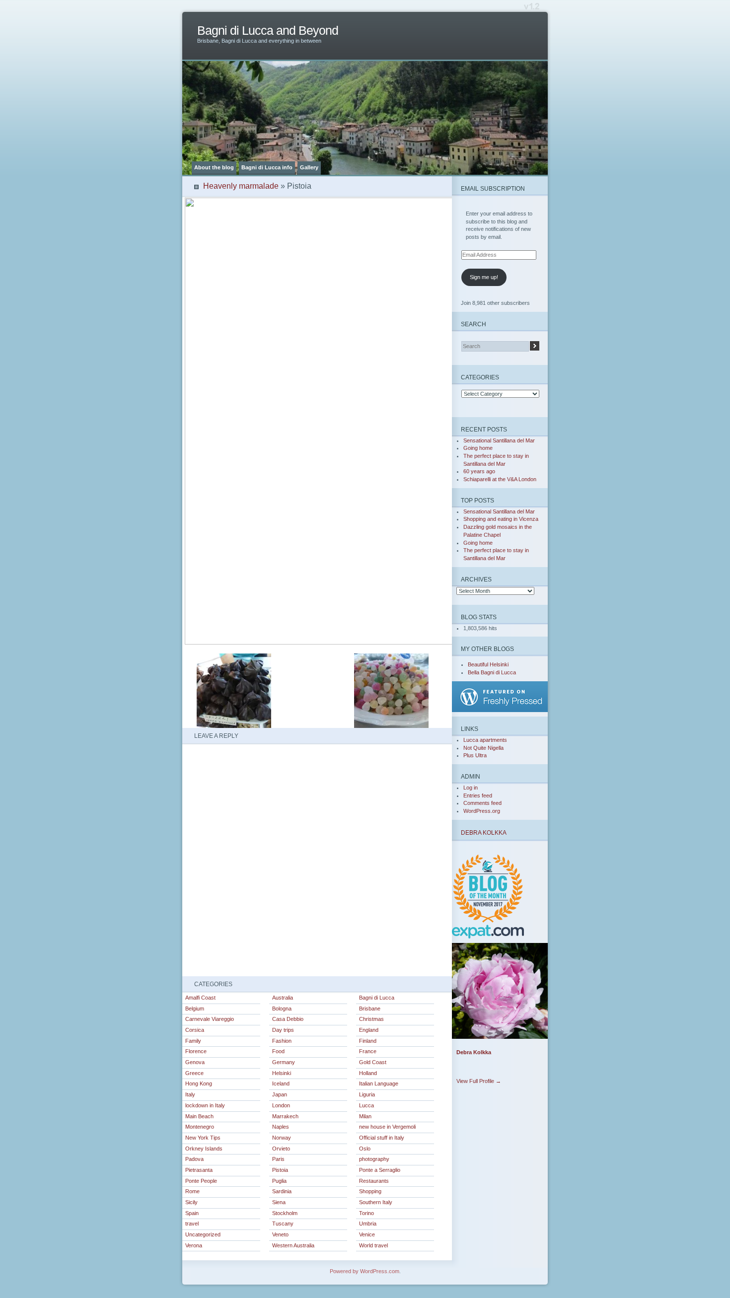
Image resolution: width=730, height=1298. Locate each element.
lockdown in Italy (205, 1105)
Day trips (283, 1030)
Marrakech (285, 1116)
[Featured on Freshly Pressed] (501, 710)
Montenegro (199, 1127)
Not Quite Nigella (483, 748)
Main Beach (199, 1116)
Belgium (194, 1008)
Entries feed (477, 795)
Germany (283, 1062)
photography (374, 1159)
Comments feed (482, 803)
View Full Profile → (478, 1081)
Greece (194, 1073)
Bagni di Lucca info (266, 167)
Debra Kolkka (484, 832)
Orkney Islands (203, 1149)
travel (192, 1223)
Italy (190, 1094)
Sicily (191, 1202)
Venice (367, 1234)
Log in (470, 788)
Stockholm (284, 1213)
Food (278, 1051)
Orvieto (281, 1149)
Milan (365, 1116)
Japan (279, 1094)
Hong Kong (198, 1083)
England (368, 1030)
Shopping (370, 1191)
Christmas (371, 1019)
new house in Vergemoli (387, 1127)
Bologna (282, 1008)
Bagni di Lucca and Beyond (267, 30)
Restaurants (374, 1181)
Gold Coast (372, 1062)
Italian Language (378, 1083)
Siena (279, 1202)
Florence (196, 1051)
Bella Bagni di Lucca (492, 672)
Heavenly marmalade (241, 186)
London (281, 1105)
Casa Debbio (287, 1019)
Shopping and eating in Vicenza (500, 519)
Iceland (281, 1083)
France (367, 1051)
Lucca (366, 1105)
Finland (367, 1041)
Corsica (194, 1030)
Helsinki (281, 1073)
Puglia (279, 1181)
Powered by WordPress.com (364, 1271)
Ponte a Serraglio (379, 1170)
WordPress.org (481, 811)
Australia (282, 998)
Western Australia (293, 1245)
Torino (366, 1213)
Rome (192, 1191)
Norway (281, 1138)
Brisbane (369, 1008)
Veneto (280, 1234)
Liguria (367, 1094)
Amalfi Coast (200, 998)
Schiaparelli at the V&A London (499, 479)
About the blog (214, 167)
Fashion (282, 1041)
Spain (192, 1213)
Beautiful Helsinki (488, 664)
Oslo (364, 1149)
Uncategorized (202, 1234)
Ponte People (201, 1181)
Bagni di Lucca (376, 998)
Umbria (367, 1223)
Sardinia (282, 1191)
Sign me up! (484, 277)
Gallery (309, 167)
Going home (478, 448)
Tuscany (282, 1223)
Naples (280, 1127)
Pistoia (280, 1170)
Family (193, 1041)
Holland (368, 1073)
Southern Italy (375, 1202)
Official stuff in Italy (381, 1138)
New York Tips (202, 1138)
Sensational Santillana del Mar (499, 440)
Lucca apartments (485, 740)
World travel (373, 1245)
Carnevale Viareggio (209, 1019)
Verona (193, 1245)
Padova (194, 1159)
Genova (195, 1062)
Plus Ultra (475, 755)
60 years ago (479, 471)
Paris (278, 1159)
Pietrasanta (199, 1170)
